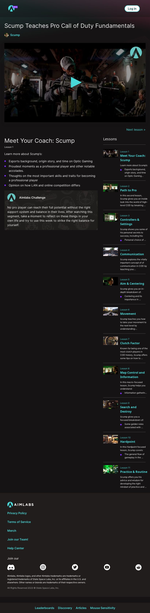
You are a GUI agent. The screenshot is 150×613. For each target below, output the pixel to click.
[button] (75, 82)
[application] (75, 82)
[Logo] (136, 52)
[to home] (12, 8)
